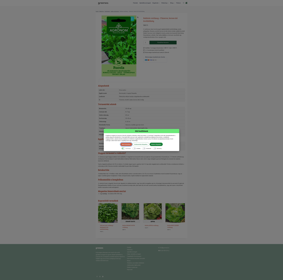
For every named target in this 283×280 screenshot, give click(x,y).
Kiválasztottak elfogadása (140, 144)
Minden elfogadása (156, 144)
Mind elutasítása (126, 144)
